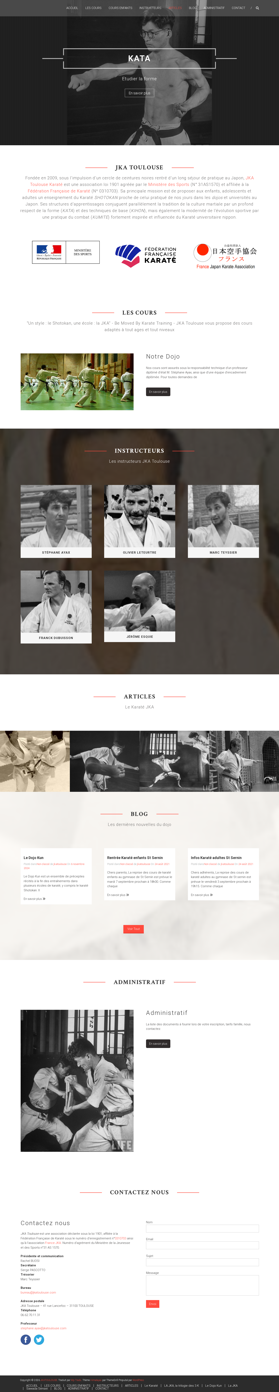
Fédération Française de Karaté (59, 191)
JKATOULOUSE (48, 1380)
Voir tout (133, 929)
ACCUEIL (72, 8)
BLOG (192, 8)
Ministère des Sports (168, 184)
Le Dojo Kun (34, 858)
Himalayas (96, 1380)
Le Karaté (151, 1386)
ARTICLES (175, 8)
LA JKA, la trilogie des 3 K (181, 1386)
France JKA (53, 1243)
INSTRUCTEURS (150, 8)
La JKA (233, 1386)
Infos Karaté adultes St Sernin (216, 858)
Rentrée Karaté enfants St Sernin (135, 858)
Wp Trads (76, 1380)
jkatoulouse (60, 864)
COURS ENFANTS (120, 8)
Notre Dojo (163, 356)
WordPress (138, 1380)
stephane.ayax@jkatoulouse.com (43, 1328)
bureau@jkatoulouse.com (38, 1292)
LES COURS (93, 8)
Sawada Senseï (37, 1388)
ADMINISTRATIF (214, 8)
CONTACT (238, 8)
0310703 (120, 1238)
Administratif (167, 1012)
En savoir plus (139, 93)
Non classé (43, 864)
